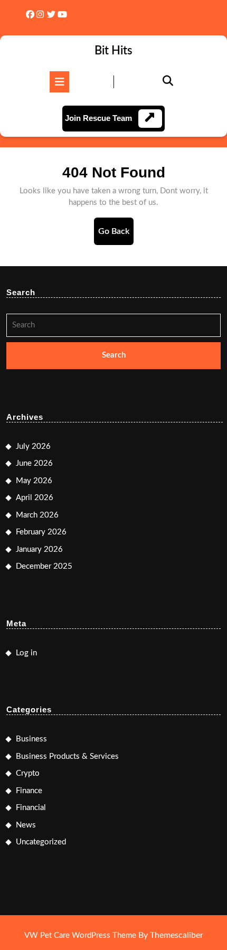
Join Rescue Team (98, 118)
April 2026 (34, 498)
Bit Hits (113, 51)
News (26, 825)
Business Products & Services (67, 756)
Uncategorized (41, 842)
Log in (26, 653)
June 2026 (34, 463)
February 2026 (41, 532)
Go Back (116, 236)
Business (31, 739)
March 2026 (37, 515)
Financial (31, 808)
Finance (29, 791)
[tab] (59, 81)
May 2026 (34, 481)
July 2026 (33, 446)
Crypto (28, 773)
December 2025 (44, 566)
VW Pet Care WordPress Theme (80, 935)
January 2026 (39, 549)
